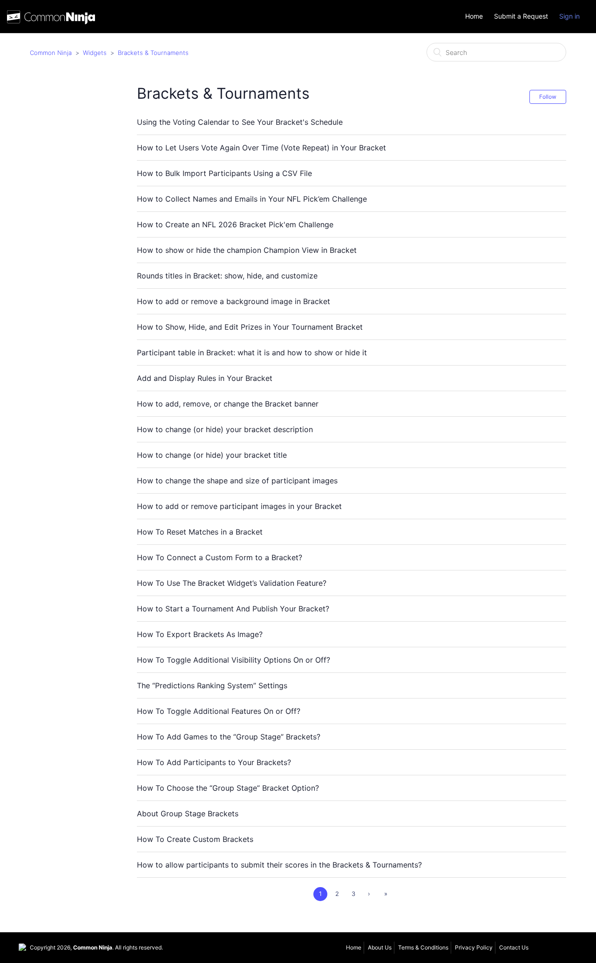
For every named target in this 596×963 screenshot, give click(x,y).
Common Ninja (51, 52)
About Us (380, 947)
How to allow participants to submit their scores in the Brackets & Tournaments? (279, 864)
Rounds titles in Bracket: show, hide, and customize (227, 275)
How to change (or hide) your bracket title (212, 455)
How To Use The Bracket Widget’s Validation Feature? (231, 583)
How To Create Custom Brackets (195, 839)
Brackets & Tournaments (153, 52)
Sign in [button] (569, 16)
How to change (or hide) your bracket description (225, 429)
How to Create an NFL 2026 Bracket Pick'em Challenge (235, 224)
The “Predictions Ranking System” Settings (212, 685)
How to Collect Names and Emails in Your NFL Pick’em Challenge (252, 198)
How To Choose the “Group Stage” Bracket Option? (228, 788)
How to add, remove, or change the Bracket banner (227, 403)
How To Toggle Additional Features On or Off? (218, 711)
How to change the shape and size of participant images (237, 480)
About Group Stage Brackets (187, 813)
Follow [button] (547, 96)
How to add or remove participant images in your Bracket (239, 506)
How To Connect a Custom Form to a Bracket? (219, 557)
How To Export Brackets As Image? (200, 634)
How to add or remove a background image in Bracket (233, 301)
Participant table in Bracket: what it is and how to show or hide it (252, 352)
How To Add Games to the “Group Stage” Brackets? (228, 736)
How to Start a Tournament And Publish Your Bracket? (233, 608)
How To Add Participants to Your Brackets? (214, 762)
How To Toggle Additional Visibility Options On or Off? (233, 660)
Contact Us (513, 947)
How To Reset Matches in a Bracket (200, 531)
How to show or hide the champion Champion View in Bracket (247, 250)
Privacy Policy (474, 947)
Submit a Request (521, 16)
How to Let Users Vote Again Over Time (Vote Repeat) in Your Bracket (261, 147)
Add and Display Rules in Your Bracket (204, 378)
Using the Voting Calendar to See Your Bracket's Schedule (240, 122)
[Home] (51, 19)
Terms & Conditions (423, 947)
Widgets (95, 52)
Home (474, 16)
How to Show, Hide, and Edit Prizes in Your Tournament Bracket (250, 327)
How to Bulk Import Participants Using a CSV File (224, 173)
